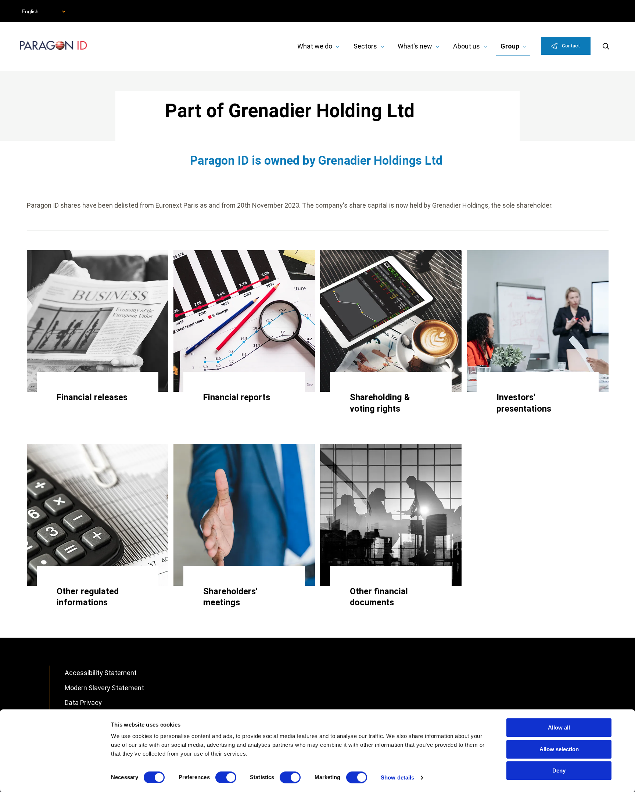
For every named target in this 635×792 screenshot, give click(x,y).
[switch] (225, 777)
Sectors (365, 46)
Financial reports (236, 397)
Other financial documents (379, 597)
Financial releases (92, 397)
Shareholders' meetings (230, 597)
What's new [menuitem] (415, 46)
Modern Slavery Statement (104, 688)
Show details (397, 777)
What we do (314, 46)
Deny (559, 770)
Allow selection (559, 749)
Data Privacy (83, 702)
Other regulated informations (88, 597)
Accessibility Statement (101, 673)
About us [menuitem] (466, 46)
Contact (571, 46)
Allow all (559, 727)
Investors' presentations (523, 402)
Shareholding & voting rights (380, 402)
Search (606, 46)
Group (510, 46)
